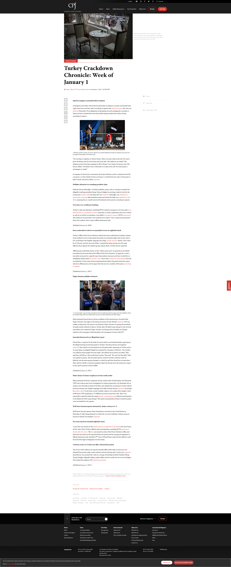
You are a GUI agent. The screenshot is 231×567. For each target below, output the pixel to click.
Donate (152, 9)
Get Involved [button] (131, 9)
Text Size (149, 103)
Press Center (135, 538)
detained (76, 111)
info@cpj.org (163, 549)
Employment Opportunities (139, 535)
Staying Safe (104, 532)
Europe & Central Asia (80, 488)
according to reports (111, 215)
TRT (117, 503)
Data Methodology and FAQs (88, 540)
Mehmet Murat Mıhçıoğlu (117, 500)
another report (79, 391)
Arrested (84, 498)
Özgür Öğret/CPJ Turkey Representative (78, 89)
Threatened (111, 503)
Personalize (166, 562)
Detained (76, 500)
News (66, 527)
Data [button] (107, 9)
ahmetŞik (76, 498)
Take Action (117, 532)
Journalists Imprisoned (86, 532)
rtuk (86, 503)
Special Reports (68, 538)
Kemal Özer (92, 500)
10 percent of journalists (117, 258)
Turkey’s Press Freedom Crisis (115, 476)
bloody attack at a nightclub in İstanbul (106, 426)
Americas (155, 530)
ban (92, 432)
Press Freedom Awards (120, 535)
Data (81, 527)
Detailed (119, 498)
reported (97, 179)
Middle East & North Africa (159, 535)
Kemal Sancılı (102, 500)
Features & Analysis (71, 61)
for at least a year (95, 258)
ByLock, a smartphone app (107, 396)
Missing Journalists (85, 535)
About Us (134, 527)
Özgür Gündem (78, 503)
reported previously (99, 460)
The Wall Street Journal (97, 503)
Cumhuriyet (111, 498)
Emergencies (104, 530)
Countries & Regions (159, 527)
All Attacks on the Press (86, 538)
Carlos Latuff (92, 498)
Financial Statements (137, 540)
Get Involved (118, 527)
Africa (154, 538)
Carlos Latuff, (85, 195)
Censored (102, 498)
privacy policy (11, 564)
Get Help (162, 9)
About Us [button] (142, 9)
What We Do (134, 530)
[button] (165, 1)
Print (148, 96)
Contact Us (134, 543)
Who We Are (134, 532)
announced (127, 215)
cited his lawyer (117, 108)
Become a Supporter (146, 519)
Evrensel (83, 500)
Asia (153, 540)
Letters (66, 535)
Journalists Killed (85, 530)
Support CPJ (117, 530)
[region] (115, 562)
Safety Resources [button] (118, 9)
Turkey (106, 488)
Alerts (65, 530)
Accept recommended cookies (183, 562)
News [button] (101, 9)
